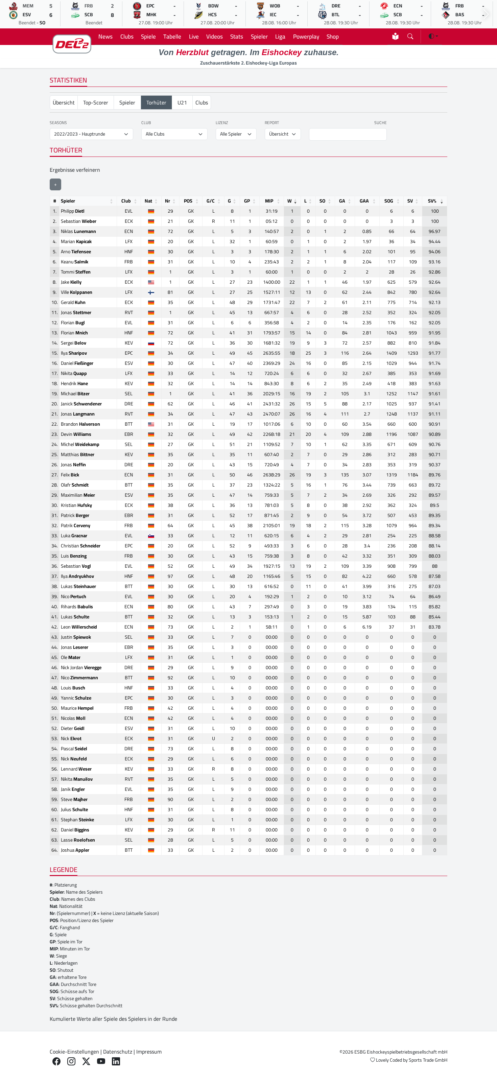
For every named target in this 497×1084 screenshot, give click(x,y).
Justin (76, 637)
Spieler (259, 36)
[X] (86, 1061)
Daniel (77, 363)
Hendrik (74, 383)
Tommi (76, 271)
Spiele (148, 36)
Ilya (74, 353)
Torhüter (156, 102)
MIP (269, 200)
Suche (380, 123)
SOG (388, 200)
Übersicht (64, 102)
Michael (75, 393)
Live (194, 36)
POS (188, 200)
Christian (80, 545)
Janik (73, 789)
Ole (70, 657)
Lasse (78, 839)
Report (272, 123)
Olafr (75, 484)
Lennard (76, 768)
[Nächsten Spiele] (486, 14)
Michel (80, 444)
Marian (76, 241)
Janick (81, 403)
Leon (79, 626)
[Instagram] (71, 1061)
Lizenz (222, 123)
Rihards (77, 606)
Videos (214, 36)
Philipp (73, 211)
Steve (74, 799)
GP (247, 200)
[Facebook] (56, 1061)
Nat (148, 200)
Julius (74, 809)
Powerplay (306, 36)
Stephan (77, 819)
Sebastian (78, 221)
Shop (333, 36)
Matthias (77, 454)
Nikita (74, 373)
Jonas (76, 312)
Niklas (78, 231)
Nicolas (73, 718)
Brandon (80, 424)
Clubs (127, 36)
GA (342, 200)
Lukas (78, 586)
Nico (73, 596)
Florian (73, 322)
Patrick (75, 515)
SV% (432, 200)
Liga (280, 36)
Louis (73, 687)
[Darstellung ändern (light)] (433, 36)
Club (146, 123)
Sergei (73, 342)
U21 (182, 102)
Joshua (75, 850)
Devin (76, 434)
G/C (211, 200)
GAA (364, 200)
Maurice (77, 708)
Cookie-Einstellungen (74, 1051)
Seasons (58, 123)
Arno (76, 251)
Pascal (74, 748)
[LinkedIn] (116, 1061)
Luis (74, 555)
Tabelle (172, 36)
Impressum (149, 1051)
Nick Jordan (81, 667)
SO (322, 200)
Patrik (75, 525)
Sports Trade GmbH (428, 1060)
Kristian (76, 505)
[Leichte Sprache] (395, 36)
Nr (167, 200)
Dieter (73, 728)
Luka (74, 535)
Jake (71, 282)
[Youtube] (101, 1061)
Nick (71, 738)
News (105, 36)
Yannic (76, 697)
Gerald (73, 302)
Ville (76, 292)
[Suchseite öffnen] (410, 35)
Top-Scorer (95, 102)
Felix (70, 474)
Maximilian (78, 495)
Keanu (74, 261)
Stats (236, 36)
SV (410, 200)
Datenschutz (117, 1051)
